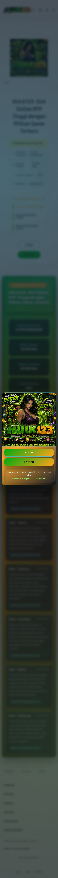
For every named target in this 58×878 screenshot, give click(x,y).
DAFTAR (29, 462)
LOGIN (29, 452)
